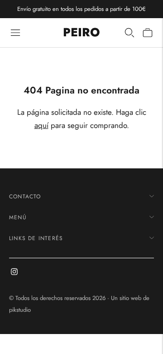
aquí (41, 125)
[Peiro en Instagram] (14, 273)
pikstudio (20, 309)
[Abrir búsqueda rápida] (129, 33)
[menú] (15, 33)
